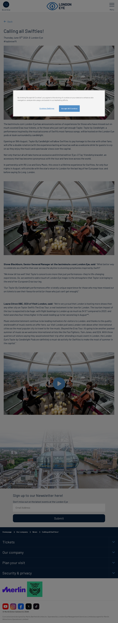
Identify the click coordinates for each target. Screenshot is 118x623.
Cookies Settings (46, 108)
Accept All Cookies (69, 109)
